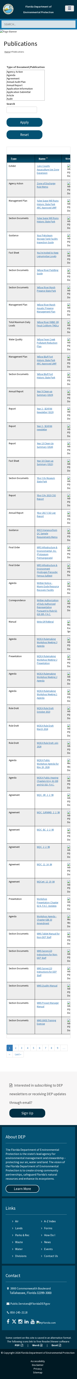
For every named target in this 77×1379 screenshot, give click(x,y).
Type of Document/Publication (26, 67)
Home (7, 51)
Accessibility (38, 1361)
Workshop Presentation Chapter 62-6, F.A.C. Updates (47, 902)
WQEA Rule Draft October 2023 (45, 710)
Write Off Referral (45, 621)
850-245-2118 (18, 1312)
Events (48, 1249)
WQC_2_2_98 (43, 847)
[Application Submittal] (25, 92)
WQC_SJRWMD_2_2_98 (48, 812)
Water (19, 1249)
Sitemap (37, 1372)
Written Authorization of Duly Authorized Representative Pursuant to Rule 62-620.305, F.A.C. (47, 607)
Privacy (38, 1368)
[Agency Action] (25, 71)
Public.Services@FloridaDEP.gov (30, 1303)
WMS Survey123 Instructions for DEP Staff (47, 972)
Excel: (55, 1345)
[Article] (25, 95)
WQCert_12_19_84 (46, 881)
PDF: (18, 1345)
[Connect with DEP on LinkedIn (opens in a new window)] (27, 1320)
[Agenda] (25, 75)
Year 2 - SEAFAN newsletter (44, 428)
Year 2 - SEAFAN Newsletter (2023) (45, 410)
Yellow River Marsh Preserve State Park (46, 289)
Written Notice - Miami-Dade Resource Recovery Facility (48, 586)
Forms (48, 1228)
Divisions (21, 1256)
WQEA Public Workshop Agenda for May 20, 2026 (48, 764)
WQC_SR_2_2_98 (45, 795)
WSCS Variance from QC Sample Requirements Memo (47, 534)
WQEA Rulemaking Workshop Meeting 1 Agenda (47, 694)
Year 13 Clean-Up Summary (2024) (45, 445)
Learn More (22, 1188)
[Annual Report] (25, 85)
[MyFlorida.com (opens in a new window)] (46, 1321)
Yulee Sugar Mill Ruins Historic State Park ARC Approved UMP (47, 204)
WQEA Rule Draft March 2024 (45, 727)
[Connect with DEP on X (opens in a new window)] (14, 1320)
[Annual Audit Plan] (25, 82)
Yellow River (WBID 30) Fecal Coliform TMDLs (48, 324)
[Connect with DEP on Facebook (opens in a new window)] (8, 1320)
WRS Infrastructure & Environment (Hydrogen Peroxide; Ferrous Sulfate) (47, 570)
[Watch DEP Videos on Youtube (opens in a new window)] (33, 1320)
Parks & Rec (22, 1235)
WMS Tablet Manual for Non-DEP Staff (48, 935)
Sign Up (27, 1113)
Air (17, 1221)
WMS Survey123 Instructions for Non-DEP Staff (47, 954)
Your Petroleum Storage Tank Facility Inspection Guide (47, 239)
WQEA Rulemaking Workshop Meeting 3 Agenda (47, 642)
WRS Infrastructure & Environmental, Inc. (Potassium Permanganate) (47, 552)
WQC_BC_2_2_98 (45, 829)
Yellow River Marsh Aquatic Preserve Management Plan (46, 308)
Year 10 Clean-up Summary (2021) (45, 462)
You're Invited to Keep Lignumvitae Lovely (47, 254)
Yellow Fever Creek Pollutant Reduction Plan (47, 343)
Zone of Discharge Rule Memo (46, 185)
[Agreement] (25, 78)
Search (11, 103)
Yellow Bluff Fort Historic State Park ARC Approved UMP (47, 360)
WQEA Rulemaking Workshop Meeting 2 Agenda (47, 677)
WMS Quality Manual (47, 985)
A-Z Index (50, 1221)
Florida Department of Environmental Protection (48, 1352)
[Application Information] (25, 88)
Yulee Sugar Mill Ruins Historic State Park (47, 220)
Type (13, 158)
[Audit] (25, 98)
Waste (19, 1242)
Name (43, 158)
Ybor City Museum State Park (46, 480)
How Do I (49, 1235)
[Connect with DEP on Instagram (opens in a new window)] (21, 1320)
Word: (36, 1345)
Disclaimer (38, 1365)
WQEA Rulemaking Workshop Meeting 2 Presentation (47, 660)
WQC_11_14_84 (44, 864)
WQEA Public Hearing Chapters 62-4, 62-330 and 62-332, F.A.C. (47, 781)
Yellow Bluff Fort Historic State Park (46, 376)
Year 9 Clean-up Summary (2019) (45, 393)
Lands (19, 1228)
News (47, 1242)
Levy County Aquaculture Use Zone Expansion (48, 169)
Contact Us (51, 1256)
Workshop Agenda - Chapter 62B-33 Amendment (47, 920)
